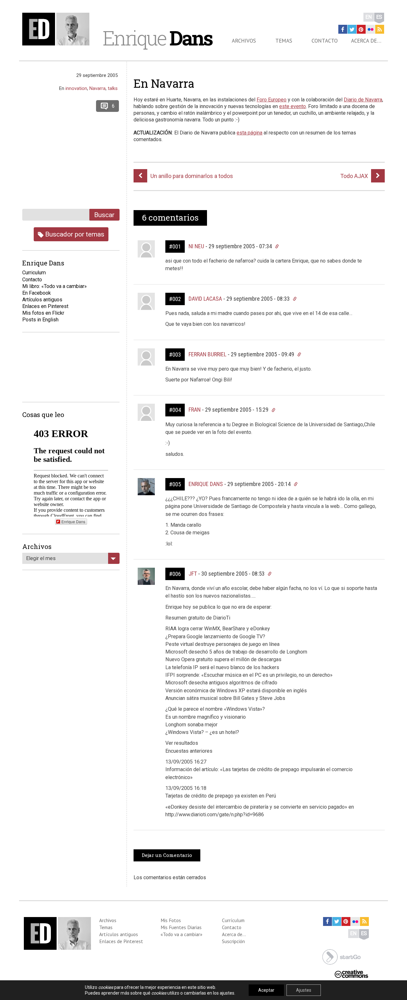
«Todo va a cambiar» (181, 934)
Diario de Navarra (363, 100)
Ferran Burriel (207, 354)
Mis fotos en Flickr (43, 313)
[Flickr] (370, 29)
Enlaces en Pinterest (45, 306)
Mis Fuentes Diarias (181, 927)
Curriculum (34, 273)
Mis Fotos (171, 920)
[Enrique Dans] (57, 29)
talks (113, 88)
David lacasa (205, 298)
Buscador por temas (74, 234)
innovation (76, 88)
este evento (292, 106)
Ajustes (303, 990)
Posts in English (40, 320)
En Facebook (36, 293)
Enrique (157, 38)
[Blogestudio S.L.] (341, 956)
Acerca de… (366, 40)
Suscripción (233, 941)
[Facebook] (342, 29)
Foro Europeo (271, 100)
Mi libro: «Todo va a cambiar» (54, 286)
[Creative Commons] (351, 973)
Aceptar (266, 990)
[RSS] (379, 29)
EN (368, 17)
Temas (283, 40)
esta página (249, 133)
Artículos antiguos (42, 300)
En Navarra (164, 83)
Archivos (244, 40)
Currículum (233, 920)
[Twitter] (352, 29)
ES (379, 17)
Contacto (325, 40)
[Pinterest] (361, 29)
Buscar (104, 215)
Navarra (97, 88)
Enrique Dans (206, 484)
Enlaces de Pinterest (121, 941)
